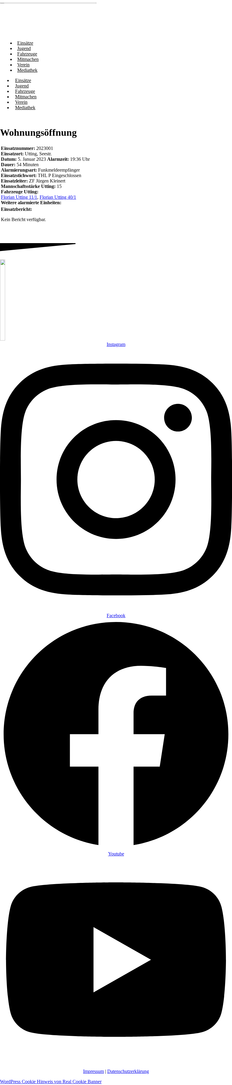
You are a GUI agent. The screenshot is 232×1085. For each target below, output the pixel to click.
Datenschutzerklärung (128, 1071)
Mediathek (27, 70)
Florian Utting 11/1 (19, 197)
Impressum (93, 1071)
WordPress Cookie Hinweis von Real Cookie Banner (51, 1081)
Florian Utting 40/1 (58, 197)
